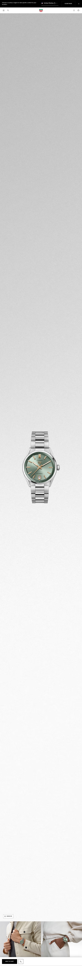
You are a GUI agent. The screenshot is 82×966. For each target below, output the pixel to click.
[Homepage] (41, 10)
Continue (70, 3)
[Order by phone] (20, 961)
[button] (74, 10)
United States (48, 3)
